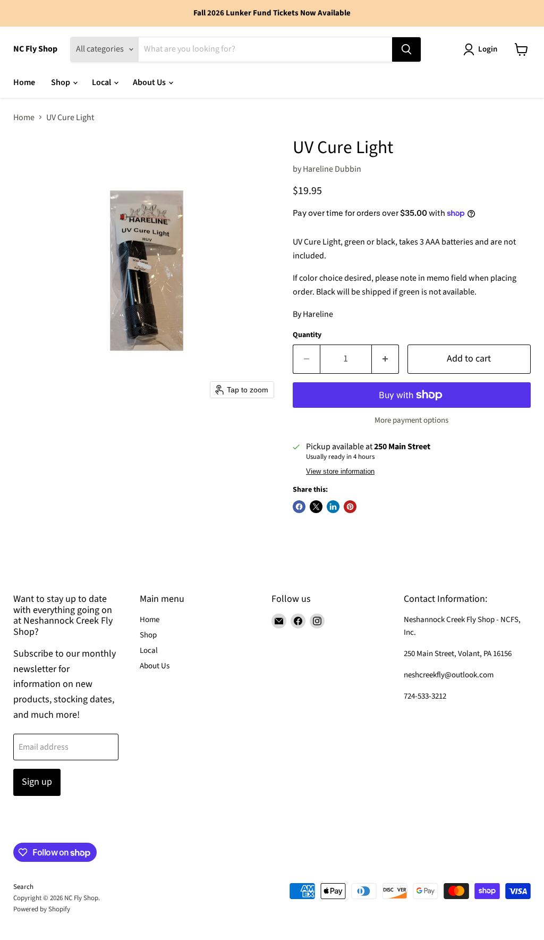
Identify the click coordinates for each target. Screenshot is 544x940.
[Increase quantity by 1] (385, 359)
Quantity (307, 335)
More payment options (411, 420)
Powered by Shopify (41, 909)
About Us (150, 82)
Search (23, 887)
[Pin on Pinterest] (350, 506)
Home (24, 82)
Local (102, 82)
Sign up (37, 781)
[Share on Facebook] (299, 506)
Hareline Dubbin (332, 169)
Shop (61, 82)
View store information (340, 471)
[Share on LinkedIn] (333, 506)
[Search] (406, 49)
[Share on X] (316, 506)
